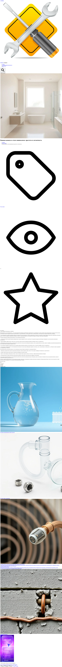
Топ (2, 66)
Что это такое (4, 143)
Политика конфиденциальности (7, 65)
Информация (15, 664)
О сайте (3, 64)
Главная (3, 142)
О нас (1, 664)
